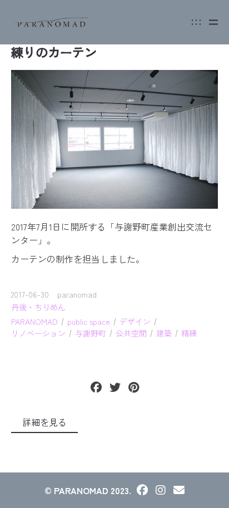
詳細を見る (44, 422)
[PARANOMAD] (51, 22)
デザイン (135, 321)
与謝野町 (90, 333)
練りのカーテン (54, 52)
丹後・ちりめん (38, 307)
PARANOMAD (34, 321)
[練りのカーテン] (114, 139)
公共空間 (131, 333)
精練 (189, 333)
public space (88, 321)
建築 (164, 333)
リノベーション (38, 333)
